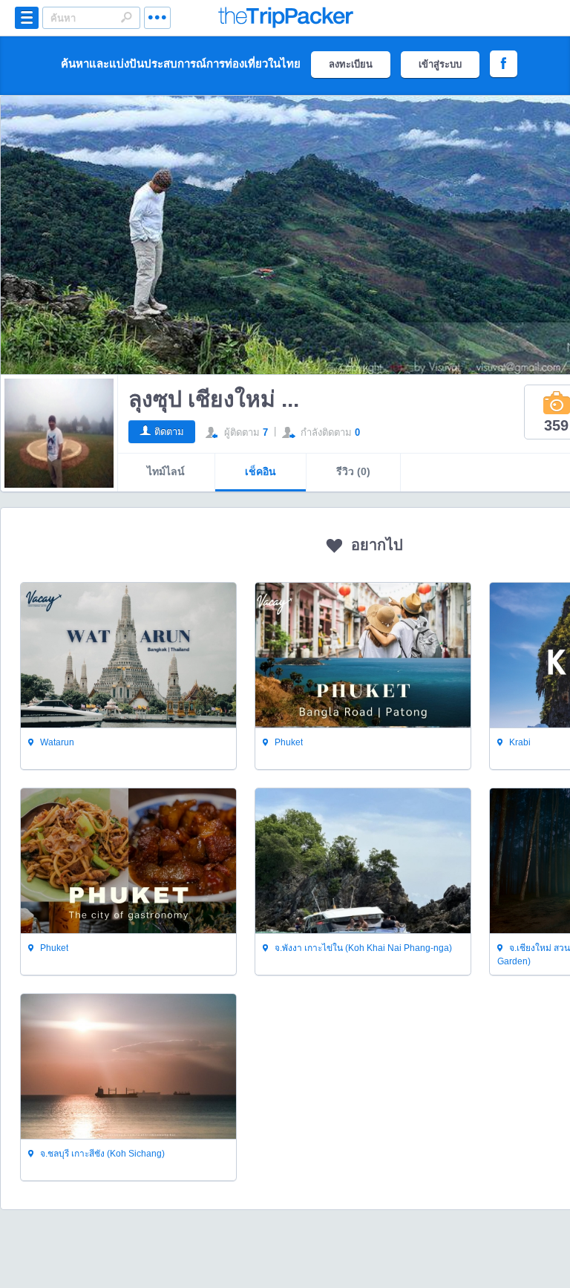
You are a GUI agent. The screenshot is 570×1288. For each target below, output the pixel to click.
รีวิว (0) (353, 471)
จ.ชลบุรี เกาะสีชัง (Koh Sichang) (101, 1153)
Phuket (287, 742)
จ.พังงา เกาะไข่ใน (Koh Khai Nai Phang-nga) (362, 948)
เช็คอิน (260, 471)
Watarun (56, 742)
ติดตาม (169, 431)
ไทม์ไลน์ (166, 471)
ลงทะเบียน (351, 64)
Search (126, 17)
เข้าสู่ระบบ (440, 64)
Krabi (519, 742)
